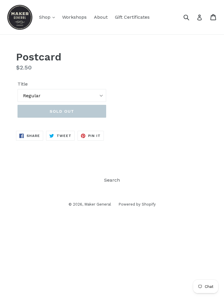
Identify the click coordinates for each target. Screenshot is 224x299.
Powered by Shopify (137, 204)
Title (23, 84)
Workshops (74, 17)
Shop (45, 17)
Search (112, 180)
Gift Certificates (132, 17)
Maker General (97, 204)
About (101, 17)
